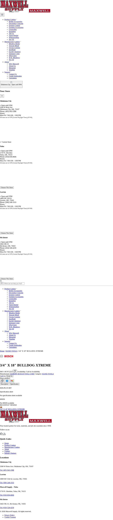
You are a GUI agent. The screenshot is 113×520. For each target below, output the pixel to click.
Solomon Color (14, 54)
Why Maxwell (14, 64)
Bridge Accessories (15, 21)
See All (11, 39)
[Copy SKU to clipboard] (15, 371)
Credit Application (15, 76)
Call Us (3, 376)
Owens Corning (14, 48)
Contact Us (13, 74)
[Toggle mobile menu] (2, 15)
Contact (7, 451)
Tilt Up (11, 33)
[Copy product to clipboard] (2, 381)
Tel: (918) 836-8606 (7, 495)
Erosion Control (14, 25)
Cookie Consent (10, 517)
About (6, 62)
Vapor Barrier (13, 35)
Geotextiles (13, 29)
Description (4, 384)
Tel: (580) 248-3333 (7, 483)
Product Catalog (10, 20)
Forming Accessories (16, 27)
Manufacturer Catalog (12, 42)
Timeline (12, 70)
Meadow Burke (14, 44)
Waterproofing (14, 37)
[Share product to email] (12, 381)
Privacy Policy (9, 515)
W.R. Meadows (14, 58)
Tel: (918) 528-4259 (7, 508)
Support (7, 72)
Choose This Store (7, 187)
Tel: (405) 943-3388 (7, 470)
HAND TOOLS (11, 351)
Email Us (9, 376)
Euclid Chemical (14, 52)
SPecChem (13, 56)
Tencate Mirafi (14, 46)
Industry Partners (10, 453)
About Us (12, 66)
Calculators (13, 78)
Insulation (12, 31)
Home (2, 351)
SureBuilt (12, 50)
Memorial (12, 68)
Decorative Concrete (16, 23)
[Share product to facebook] (7, 381)
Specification (14, 384)
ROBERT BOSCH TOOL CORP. (22, 374)
